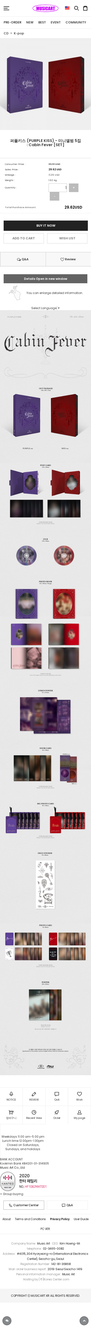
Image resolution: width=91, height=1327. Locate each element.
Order (57, 1118)
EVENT (56, 22)
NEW (29, 22)
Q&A (25, 259)
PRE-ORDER (12, 22)
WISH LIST (67, 238)
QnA (56, 1100)
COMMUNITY (76, 22)
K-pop (19, 33)
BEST (42, 22)
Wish (79, 1100)
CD (6, 33)
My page (79, 1118)
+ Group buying (11, 1194)
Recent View (34, 1118)
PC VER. (45, 1229)
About (6, 1219)
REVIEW (34, 1100)
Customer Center (26, 1205)
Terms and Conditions (30, 1219)
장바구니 (11, 1118)
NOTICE (11, 1100)
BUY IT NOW (45, 225)
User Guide (81, 1219)
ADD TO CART (23, 238)
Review (70, 259)
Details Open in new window (45, 279)
